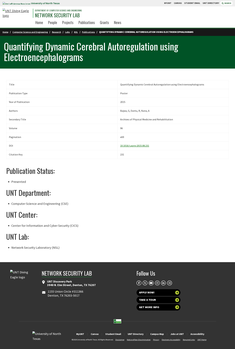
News (117, 22)
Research (56, 32)
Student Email (113, 334)
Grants (104, 22)
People (52, 22)
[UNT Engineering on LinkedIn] (163, 283)
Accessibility (197, 334)
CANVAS (178, 3)
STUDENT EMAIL (192, 3)
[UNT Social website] (169, 283)
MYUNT (167, 3)
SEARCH (227, 3)
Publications (86, 22)
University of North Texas (45, 3)
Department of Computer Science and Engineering (58, 10)
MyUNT (80, 334)
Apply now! (147, 292)
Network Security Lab (57, 15)
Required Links (189, 339)
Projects (67, 22)
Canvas (95, 334)
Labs (67, 32)
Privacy (156, 339)
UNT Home (201, 339)
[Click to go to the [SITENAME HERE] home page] (17, 13)
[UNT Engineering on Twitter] (145, 283)
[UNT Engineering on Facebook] (139, 283)
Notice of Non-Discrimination (139, 339)
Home (39, 22)
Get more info (149, 307)
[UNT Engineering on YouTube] (151, 283)
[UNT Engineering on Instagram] (157, 283)
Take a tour (147, 300)
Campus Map (157, 334)
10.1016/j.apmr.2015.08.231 (134, 145)
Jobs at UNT (177, 334)
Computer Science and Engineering (30, 32)
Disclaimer (119, 339)
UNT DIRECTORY (211, 3)
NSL (76, 32)
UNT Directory (136, 334)
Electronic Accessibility (171, 339)
